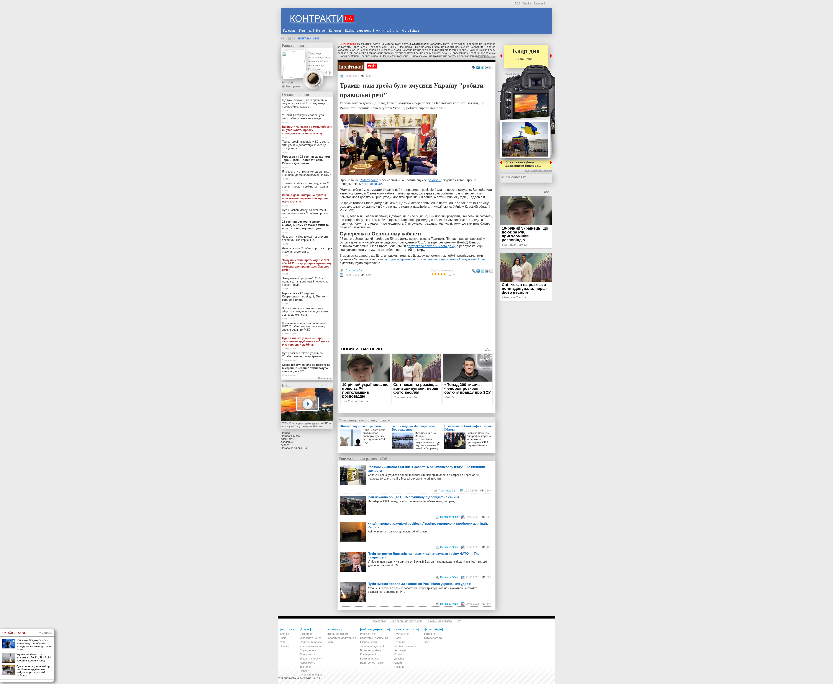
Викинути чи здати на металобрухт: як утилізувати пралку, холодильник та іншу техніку (411, 44)
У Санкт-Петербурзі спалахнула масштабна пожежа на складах (303, 116)
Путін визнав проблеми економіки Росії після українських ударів (419, 584)
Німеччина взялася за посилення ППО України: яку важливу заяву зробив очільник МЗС (304, 326)
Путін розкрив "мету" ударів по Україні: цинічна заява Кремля (302, 354)
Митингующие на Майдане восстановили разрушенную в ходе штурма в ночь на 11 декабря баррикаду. (427, 441)
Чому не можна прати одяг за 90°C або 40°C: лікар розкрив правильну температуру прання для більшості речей (416, 52)
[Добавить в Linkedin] (478, 68)
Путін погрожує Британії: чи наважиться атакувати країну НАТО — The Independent (423, 555)
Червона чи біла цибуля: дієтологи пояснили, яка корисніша (305, 238)
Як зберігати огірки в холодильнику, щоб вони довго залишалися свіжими (306, 173)
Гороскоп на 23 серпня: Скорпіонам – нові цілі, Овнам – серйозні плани (305, 296)
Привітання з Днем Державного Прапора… (523, 163)
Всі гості (287, 82)
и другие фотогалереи (538, 170)
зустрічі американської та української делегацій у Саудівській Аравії (435, 259)
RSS (517, 3)
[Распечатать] (487, 68)
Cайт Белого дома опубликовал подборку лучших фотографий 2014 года (374, 436)
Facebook (540, 3)
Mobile (527, 3)
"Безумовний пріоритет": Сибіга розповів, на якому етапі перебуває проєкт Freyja (305, 281)
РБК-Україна (369, 180)
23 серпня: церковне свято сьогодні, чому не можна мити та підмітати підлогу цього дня (411, 50)
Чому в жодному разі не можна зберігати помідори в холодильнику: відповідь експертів (306, 311)
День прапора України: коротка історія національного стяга (307, 250)
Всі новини (325, 378)
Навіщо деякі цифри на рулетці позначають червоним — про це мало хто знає (305, 198)
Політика (304, 38)
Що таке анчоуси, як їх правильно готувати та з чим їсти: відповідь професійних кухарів (304, 103)
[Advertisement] (416, 311)
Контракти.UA (372, 184)
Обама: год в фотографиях (361, 426)
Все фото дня (513, 74)
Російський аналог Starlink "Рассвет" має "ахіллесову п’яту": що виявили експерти (426, 468)
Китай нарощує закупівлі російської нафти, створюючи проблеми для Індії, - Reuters (428, 525)
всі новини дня (486, 56)
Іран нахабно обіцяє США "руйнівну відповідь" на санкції (413, 497)
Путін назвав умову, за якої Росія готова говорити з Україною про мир (305, 211)
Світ (316, 38)
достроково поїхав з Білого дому (431, 246)
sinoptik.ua (300, 448)
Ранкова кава (293, 45)
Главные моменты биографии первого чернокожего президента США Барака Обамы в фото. (479, 441)
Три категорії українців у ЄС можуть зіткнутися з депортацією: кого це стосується (305, 145)
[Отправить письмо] (491, 68)
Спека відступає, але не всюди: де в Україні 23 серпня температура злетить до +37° (306, 368)
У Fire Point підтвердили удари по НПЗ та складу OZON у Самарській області (306, 425)
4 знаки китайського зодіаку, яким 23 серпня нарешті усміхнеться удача (306, 185)
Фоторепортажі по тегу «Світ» (364, 420)
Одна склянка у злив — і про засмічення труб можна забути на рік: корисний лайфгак (435, 56)
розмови (434, 180)
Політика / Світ (355, 270)
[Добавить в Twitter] (482, 68)
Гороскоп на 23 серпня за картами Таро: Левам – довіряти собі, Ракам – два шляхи (306, 160)
